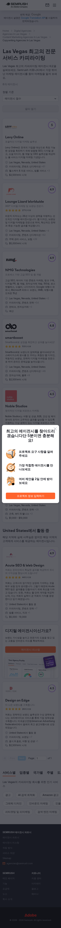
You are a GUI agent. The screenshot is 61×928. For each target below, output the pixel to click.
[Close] (55, 429)
